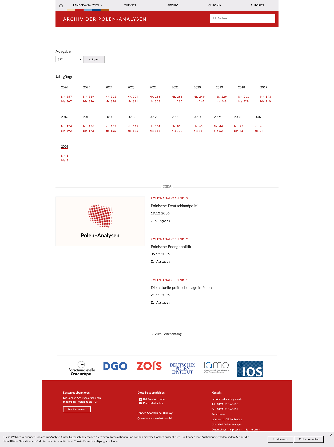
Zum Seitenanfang (168, 334)
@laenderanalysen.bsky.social (154, 418)
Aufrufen (94, 59)
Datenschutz (219, 429)
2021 (175, 87)
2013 (131, 117)
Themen (130, 5)
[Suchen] (215, 18)
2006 (64, 146)
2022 (153, 87)
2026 (64, 87)
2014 (108, 117)
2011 (175, 117)
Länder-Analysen (86, 5)
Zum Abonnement (77, 409)
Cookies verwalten (309, 439)
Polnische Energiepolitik (171, 247)
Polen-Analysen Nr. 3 (169, 198)
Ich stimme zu (280, 439)
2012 (153, 117)
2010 (197, 117)
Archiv (172, 5)
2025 (86, 87)
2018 (241, 87)
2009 (217, 117)
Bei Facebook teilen (154, 399)
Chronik (214, 5)
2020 (197, 87)
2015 (86, 117)
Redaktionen (219, 414)
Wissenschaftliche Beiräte (227, 419)
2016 (64, 117)
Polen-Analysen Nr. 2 (169, 239)
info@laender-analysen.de (227, 399)
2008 (237, 117)
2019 (219, 87)
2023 (131, 87)
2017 (263, 87)
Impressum (235, 429)
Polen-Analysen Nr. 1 (169, 280)
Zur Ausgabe (159, 220)
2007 (258, 117)
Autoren (257, 5)
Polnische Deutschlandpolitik (175, 206)
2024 (108, 87)
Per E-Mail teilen (152, 403)
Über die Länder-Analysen (227, 424)
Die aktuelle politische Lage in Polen (181, 288)
